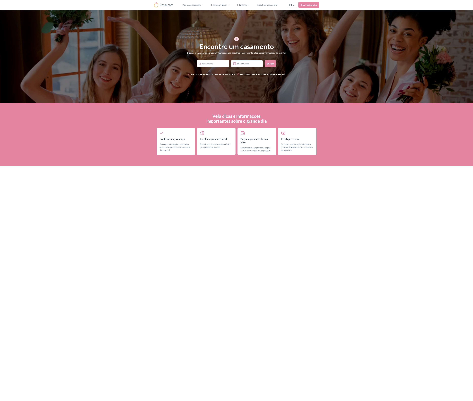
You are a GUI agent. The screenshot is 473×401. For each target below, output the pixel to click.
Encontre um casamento (267, 5)
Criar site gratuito (308, 5)
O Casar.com (241, 5)
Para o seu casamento (191, 5)
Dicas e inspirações (219, 5)
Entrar (292, 5)
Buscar (270, 63)
